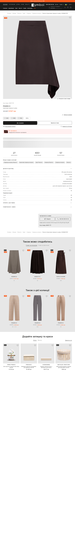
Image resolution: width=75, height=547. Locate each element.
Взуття (20, 8)
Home (22, 4)
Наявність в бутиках (67, 126)
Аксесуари (29, 8)
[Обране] (68, 7)
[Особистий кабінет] (65, 7)
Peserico (6, 106)
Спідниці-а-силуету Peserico (10, 162)
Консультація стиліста (10, 126)
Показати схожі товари (64, 98)
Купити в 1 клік (55, 123)
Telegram (48, 219)
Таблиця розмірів (68, 114)
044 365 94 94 (50, 4)
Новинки (5, 8)
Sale (35, 8)
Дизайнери (11, 8)
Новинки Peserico (49, 162)
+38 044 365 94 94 (64, 219)
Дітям (18, 4)
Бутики (56, 4)
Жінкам (5, 4)
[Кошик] (70, 7)
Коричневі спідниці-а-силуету (26, 162)
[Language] (66, 5)
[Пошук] (49, 7)
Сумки (24, 8)
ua (70, 4)
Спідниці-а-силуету (59, 162)
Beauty (27, 4)
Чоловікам (12, 4)
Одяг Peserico (39, 162)
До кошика (20, 123)
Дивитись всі (68, 340)
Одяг (16, 8)
